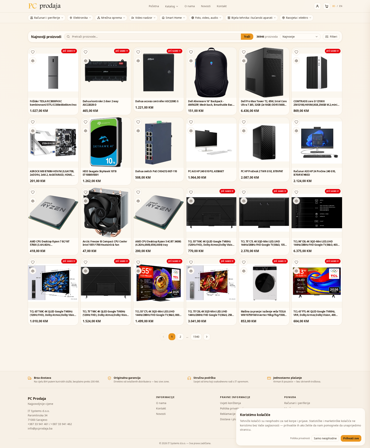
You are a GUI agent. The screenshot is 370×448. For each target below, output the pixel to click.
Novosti (206, 6)
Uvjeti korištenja (230, 403)
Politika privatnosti (232, 408)
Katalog (170, 6)
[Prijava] (317, 6)
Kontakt (222, 6)
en (340, 6)
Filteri (333, 36)
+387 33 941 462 (61, 424)
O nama (190, 6)
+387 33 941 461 (38, 424)
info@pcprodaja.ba (40, 428)
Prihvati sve (351, 438)
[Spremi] (32, 52)
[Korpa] (326, 6)
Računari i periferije (297, 403)
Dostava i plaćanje (232, 419)
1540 (196, 336)
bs (333, 6)
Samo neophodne (325, 438)
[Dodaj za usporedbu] (32, 60)
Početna (154, 6)
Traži (247, 36)
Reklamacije (227, 414)
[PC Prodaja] (44, 6)
